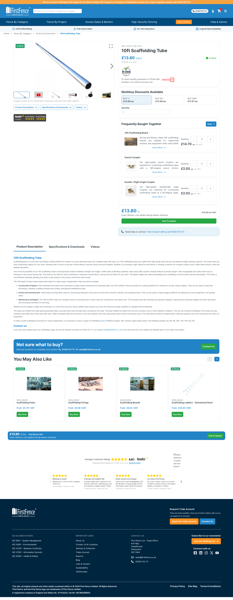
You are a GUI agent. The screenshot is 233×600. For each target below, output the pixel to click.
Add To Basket (169, 221)
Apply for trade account (184, 521)
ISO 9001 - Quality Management (26, 540)
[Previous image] (209, 359)
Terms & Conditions (210, 586)
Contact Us (208, 346)
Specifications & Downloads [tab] (67, 246)
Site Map (192, 586)
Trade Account (82, 552)
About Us (80, 540)
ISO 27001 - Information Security (27, 552)
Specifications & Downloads (55, 107)
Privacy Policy (177, 586)
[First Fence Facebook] (195, 553)
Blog (78, 560)
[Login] (213, 11)
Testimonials (81, 571)
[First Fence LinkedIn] (201, 553)
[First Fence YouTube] (217, 553)
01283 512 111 (201, 11)
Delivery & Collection (85, 548)
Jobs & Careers (83, 564)
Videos (79, 107)
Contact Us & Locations (87, 544)
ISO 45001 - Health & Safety (25, 556)
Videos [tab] (95, 246)
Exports (79, 556)
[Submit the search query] (35, 11)
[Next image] (112, 66)
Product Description (24, 107)
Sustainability (82, 568)
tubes (102, 321)
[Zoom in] (110, 46)
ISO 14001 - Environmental (24, 544)
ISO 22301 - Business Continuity (27, 548)
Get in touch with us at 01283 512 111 (166, 232)
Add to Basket (215, 436)
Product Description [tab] (30, 246)
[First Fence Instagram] (206, 553)
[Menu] (225, 11)
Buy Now (22, 414)
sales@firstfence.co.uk (113, 330)
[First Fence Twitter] (211, 553)
